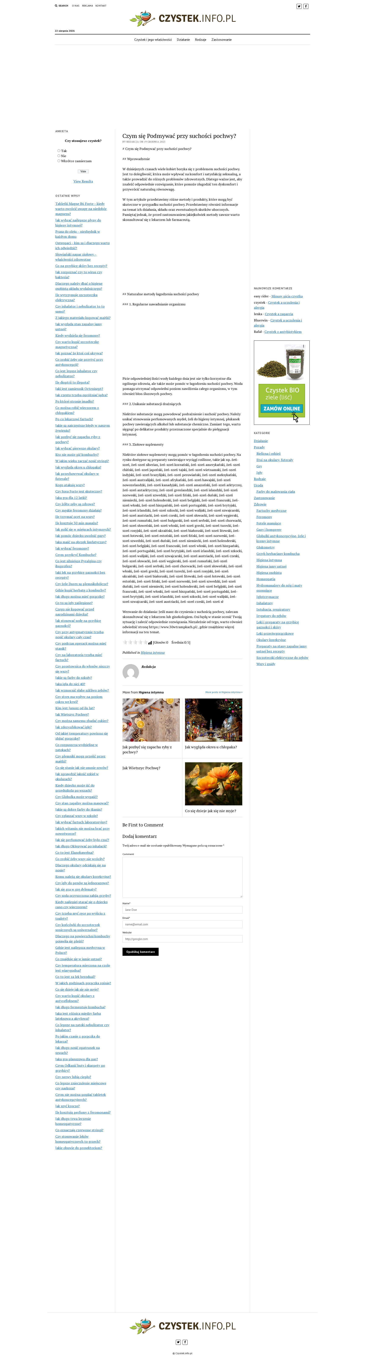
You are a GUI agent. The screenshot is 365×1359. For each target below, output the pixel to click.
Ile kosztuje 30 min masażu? (76, 523)
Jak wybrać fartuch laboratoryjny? (81, 822)
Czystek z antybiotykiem (283, 331)
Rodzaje (200, 39)
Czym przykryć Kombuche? (75, 554)
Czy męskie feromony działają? (78, 510)
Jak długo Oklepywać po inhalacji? (81, 846)
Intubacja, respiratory (273, 609)
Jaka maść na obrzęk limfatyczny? (80, 542)
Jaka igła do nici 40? (70, 684)
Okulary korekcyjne (271, 639)
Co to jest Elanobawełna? (74, 852)
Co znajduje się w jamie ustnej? (78, 959)
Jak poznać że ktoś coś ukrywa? (79, 353)
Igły (259, 472)
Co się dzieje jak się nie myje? (77, 989)
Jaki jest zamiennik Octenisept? (79, 388)
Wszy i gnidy (265, 664)
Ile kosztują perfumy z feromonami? (82, 1112)
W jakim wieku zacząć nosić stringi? (82, 461)
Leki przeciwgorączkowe (275, 633)
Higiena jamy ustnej (271, 566)
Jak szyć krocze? (67, 1106)
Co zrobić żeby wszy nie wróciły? (80, 859)
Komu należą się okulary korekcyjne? (83, 876)
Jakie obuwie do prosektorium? (78, 1147)
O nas (76, 5)
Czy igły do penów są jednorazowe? (82, 883)
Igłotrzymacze (267, 596)
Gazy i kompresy (268, 529)
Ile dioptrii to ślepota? (72, 382)
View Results (83, 181)
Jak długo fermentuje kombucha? (80, 1007)
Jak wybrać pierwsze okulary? (77, 448)
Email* (126, 917)
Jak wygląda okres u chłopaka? (78, 467)
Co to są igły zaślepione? (74, 603)
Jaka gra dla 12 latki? (71, 497)
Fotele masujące (268, 523)
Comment (128, 854)
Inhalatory (264, 603)
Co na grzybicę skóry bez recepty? (81, 265)
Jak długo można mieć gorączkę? (80, 596)
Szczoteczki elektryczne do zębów (282, 657)
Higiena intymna (153, 652)
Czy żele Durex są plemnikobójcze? (81, 583)
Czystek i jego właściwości (153, 39)
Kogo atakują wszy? (70, 485)
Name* (126, 903)
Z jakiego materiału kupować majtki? (82, 317)
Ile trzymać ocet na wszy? (75, 516)
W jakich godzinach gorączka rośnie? (83, 983)
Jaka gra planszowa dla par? (76, 1059)
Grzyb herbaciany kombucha (278, 553)
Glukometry (265, 547)
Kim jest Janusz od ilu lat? (75, 708)
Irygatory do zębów (271, 615)
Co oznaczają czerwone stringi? (79, 1130)
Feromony (264, 517)
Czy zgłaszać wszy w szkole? (76, 815)
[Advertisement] (182, 89)
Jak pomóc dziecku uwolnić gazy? (80, 535)
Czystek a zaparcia (279, 314)
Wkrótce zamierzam (76, 161)
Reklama (87, 5)
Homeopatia (265, 579)
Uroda (258, 485)
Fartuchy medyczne (271, 510)
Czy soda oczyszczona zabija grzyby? (83, 895)
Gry (259, 466)
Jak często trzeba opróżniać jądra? (81, 395)
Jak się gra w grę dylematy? (76, 889)
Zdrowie (260, 504)
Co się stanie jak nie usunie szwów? (81, 767)
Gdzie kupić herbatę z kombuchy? (80, 590)
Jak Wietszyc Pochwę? (72, 714)
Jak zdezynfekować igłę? (73, 727)
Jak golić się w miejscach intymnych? (83, 529)
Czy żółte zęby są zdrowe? (75, 504)
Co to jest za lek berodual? (75, 976)
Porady (259, 447)
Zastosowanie (221, 39)
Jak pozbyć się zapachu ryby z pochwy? (147, 749)
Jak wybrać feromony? (72, 548)
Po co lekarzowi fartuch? (74, 419)
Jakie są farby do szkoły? (73, 677)
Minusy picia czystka (287, 296)
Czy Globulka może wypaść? (76, 796)
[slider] (135, 642)
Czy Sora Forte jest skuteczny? (78, 491)
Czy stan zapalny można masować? (82, 803)
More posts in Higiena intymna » (224, 692)
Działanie (183, 39)
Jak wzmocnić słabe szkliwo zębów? (82, 690)
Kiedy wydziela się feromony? (77, 335)
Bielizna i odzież (268, 453)
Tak (64, 150)
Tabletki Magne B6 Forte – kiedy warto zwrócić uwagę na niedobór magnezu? (81, 208)
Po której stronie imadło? (74, 401)
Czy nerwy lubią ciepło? (73, 1076)
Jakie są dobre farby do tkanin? (78, 809)
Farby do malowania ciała (275, 491)
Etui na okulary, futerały (274, 460)
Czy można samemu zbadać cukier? (81, 720)
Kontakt (101, 5)
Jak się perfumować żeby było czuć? (82, 839)
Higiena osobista (269, 572)
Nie (63, 156)
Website (127, 932)
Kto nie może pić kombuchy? (77, 454)
